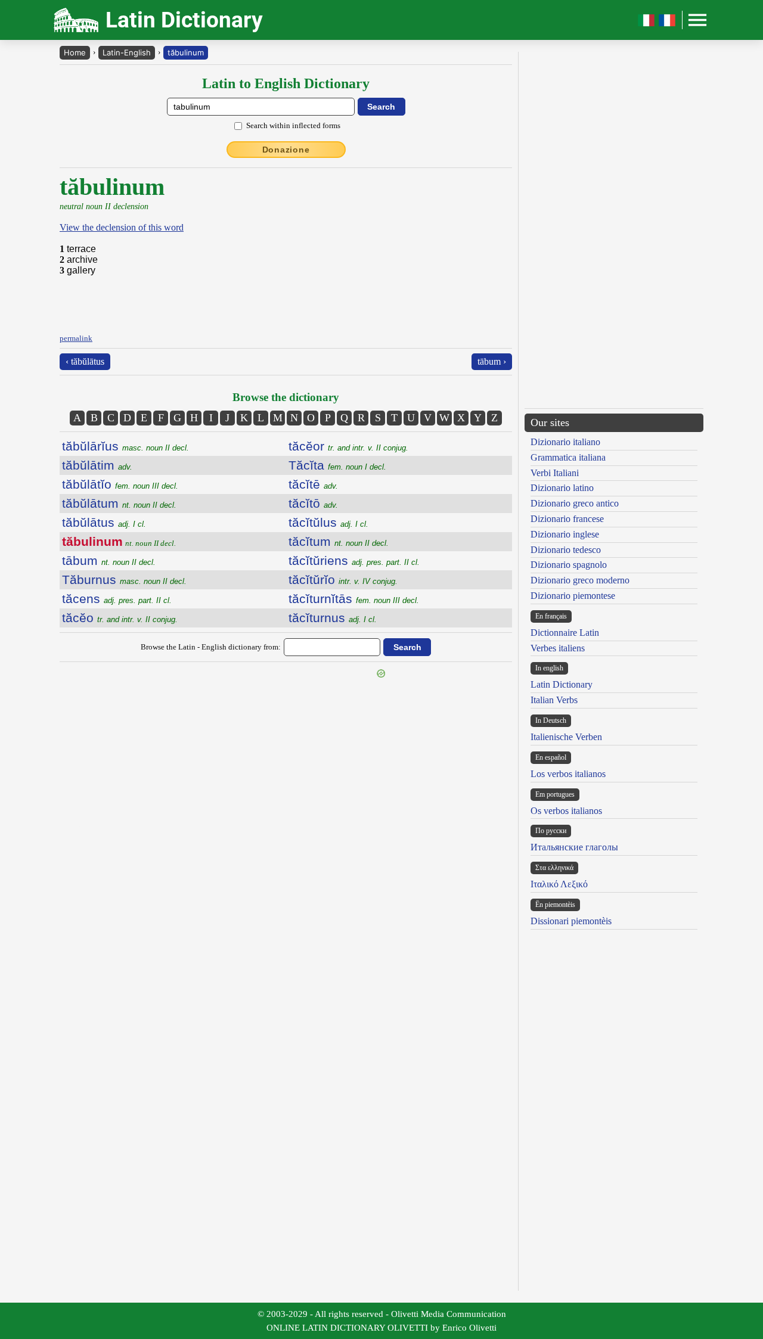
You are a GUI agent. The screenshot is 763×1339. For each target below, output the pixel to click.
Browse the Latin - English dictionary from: (211, 646)
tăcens (117, 598)
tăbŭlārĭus (125, 446)
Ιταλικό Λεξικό (559, 884)
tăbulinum (186, 52)
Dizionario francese (567, 519)
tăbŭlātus (104, 522)
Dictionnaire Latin (565, 632)
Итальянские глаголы (574, 847)
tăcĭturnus (333, 618)
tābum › (491, 361)
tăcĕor (348, 446)
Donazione (286, 149)
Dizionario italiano (565, 442)
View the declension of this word (122, 227)
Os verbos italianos (566, 811)
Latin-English (127, 52)
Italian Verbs (554, 700)
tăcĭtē (313, 484)
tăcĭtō (313, 503)
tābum (109, 560)
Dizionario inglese (565, 534)
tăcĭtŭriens (354, 560)
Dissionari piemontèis (571, 921)
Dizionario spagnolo (569, 565)
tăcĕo (120, 618)
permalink (76, 338)
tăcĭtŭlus (328, 522)
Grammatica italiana (568, 457)
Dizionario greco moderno (580, 580)
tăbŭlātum (119, 503)
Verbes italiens (558, 648)
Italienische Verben (566, 737)
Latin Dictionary (562, 684)
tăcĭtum (339, 541)
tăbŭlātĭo (120, 484)
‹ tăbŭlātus (85, 361)
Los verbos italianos (568, 774)
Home (75, 52)
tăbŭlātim (97, 465)
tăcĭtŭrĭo (343, 579)
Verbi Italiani (555, 473)
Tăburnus (124, 579)
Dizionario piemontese (573, 596)
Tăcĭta (337, 465)
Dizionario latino (562, 488)
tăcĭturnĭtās (354, 598)
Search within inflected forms (293, 125)
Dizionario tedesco (566, 550)
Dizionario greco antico (575, 503)
